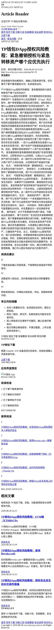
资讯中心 (48, 32)
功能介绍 (20, 32)
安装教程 (29, 32)
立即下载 (5, 35)
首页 (3, 32)
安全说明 (38, 32)
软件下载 (10, 32)
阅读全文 (5, 542)
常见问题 (11, 39)
